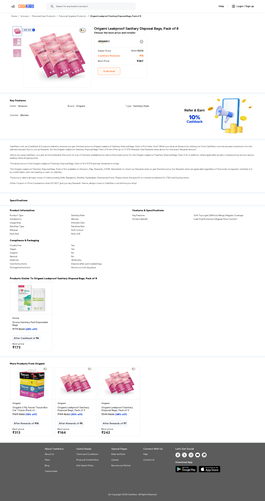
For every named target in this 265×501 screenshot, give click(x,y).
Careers (115, 460)
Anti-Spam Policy (84, 465)
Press (47, 460)
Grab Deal (109, 71)
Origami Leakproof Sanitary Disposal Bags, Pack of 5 (117, 409)
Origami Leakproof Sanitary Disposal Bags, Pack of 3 (73, 409)
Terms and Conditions (87, 454)
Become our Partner (121, 465)
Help (221, 6)
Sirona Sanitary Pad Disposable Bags (30, 323)
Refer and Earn (118, 454)
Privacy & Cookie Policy (87, 460)
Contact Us (149, 460)
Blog (47, 465)
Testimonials (51, 471)
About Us (49, 454)
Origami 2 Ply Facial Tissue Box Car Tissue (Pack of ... (30, 409)
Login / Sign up (245, 6)
